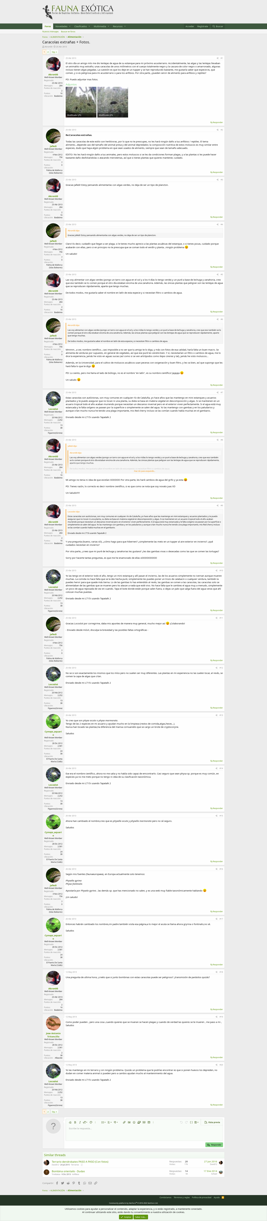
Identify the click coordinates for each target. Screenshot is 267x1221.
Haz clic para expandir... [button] (144, 471)
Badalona (58, 96)
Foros (48, 26)
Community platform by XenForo (133, 1203)
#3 (222, 179)
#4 (222, 224)
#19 (221, 1016)
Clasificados (80, 26)
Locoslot (53, 408)
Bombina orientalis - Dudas (68, 1171)
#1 (222, 58)
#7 (222, 392)
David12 (55, 1164)
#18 (221, 972)
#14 (221, 768)
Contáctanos (165, 1197)
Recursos (118, 26)
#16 (221, 869)
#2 (222, 129)
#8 (222, 440)
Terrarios (75, 1164)
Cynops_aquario (53, 733)
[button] (70, 26)
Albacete (58, 1058)
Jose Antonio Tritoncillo (53, 1035)
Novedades (61, 26)
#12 (221, 667)
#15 (221, 815)
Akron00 (48, 46)
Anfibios (75, 1174)
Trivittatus (56, 1174)
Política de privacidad (201, 1197)
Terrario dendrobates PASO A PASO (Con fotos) (80, 1161)
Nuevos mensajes (50, 31)
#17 (221, 919)
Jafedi (53, 146)
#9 (222, 505)
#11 (221, 618)
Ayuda (217, 1197)
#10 (221, 570)
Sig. (53, 51)
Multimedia (100, 26)
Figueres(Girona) (55, 433)
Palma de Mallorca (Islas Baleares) (54, 171)
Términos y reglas (182, 1197)
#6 (222, 319)
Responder (218, 122)
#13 (221, 715)
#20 (221, 1064)
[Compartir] (218, 58)
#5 (222, 274)
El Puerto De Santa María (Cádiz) (54, 760)
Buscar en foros (68, 31)
